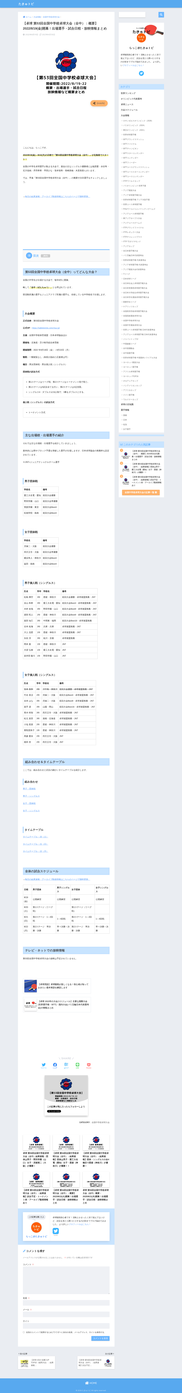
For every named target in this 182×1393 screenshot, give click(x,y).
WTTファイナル (129, 144)
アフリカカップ (129, 390)
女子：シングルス (31, 811)
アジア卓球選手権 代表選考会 (135, 265)
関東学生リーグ (129, 302)
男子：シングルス (31, 796)
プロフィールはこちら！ (80, 1224)
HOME (93, 1383)
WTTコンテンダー (130, 158)
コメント (28, 1264)
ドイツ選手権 (128, 395)
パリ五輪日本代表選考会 (133, 255)
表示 (45, 256)
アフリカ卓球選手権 (131, 371)
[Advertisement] (66, 126)
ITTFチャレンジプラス (132, 237)
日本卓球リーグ (129, 279)
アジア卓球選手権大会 (132, 195)
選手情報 (125, 410)
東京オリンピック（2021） (134, 130)
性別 (125, 424)
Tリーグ (126, 274)
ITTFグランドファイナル (133, 227)
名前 (26, 1298)
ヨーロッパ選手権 (130, 367)
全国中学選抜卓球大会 (132, 325)
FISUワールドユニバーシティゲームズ (139, 209)
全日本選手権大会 (130, 251)
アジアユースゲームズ (132, 223)
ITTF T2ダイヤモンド (132, 241)
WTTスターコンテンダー (133, 153)
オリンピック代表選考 (131, 99)
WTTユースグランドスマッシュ (136, 167)
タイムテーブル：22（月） (35, 851)
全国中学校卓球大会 (101, 1122)
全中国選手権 (128, 353)
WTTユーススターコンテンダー (136, 172)
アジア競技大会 (129, 190)
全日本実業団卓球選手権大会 (135, 288)
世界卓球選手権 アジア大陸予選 (136, 200)
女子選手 (127, 429)
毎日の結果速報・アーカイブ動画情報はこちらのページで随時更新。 (57, 196)
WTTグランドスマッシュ (133, 139)
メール (27, 1309)
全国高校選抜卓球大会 (132, 316)
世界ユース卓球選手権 (132, 204)
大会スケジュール (129, 110)
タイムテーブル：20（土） (35, 837)
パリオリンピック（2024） (134, 125)
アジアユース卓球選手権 (133, 214)
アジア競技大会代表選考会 (134, 269)
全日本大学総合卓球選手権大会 (136, 293)
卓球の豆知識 (127, 404)
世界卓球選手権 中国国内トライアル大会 (140, 358)
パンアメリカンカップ (132, 385)
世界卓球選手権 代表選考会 (134, 260)
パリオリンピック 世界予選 (134, 186)
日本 (125, 420)
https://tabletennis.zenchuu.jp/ (46, 328)
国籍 (125, 415)
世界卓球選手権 (129, 135)
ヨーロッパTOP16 (130, 376)
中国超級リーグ (129, 344)
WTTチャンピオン (130, 148)
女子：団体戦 (29, 803)
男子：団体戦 (29, 789)
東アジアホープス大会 (132, 218)
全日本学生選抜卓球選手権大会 (136, 297)
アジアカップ (128, 246)
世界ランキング (128, 93)
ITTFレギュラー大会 (131, 232)
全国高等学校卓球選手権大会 (135, 311)
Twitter (55, 1235)
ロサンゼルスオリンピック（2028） (138, 121)
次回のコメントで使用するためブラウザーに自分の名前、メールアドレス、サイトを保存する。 (66, 1332)
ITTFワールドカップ (131, 181)
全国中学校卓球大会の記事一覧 (140, 492)
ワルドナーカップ (130, 399)
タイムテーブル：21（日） (35, 844)
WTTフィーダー (129, 162)
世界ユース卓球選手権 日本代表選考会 (139, 330)
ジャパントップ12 (130, 339)
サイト (26, 1321)
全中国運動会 (128, 348)
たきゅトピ (26, 4)
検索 (161, 14)
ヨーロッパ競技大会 (131, 362)
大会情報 (125, 115)
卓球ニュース (127, 104)
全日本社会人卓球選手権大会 (135, 283)
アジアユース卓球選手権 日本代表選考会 (140, 334)
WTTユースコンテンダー (133, 176)
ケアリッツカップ (130, 306)
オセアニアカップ (130, 381)
